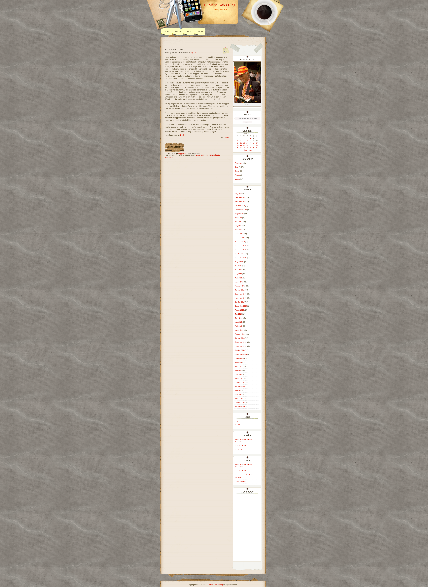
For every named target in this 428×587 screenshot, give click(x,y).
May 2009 (238, 370)
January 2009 (240, 386)
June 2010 (238, 318)
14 (247, 143)
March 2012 (239, 234)
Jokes (237, 171)
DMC (182, 135)
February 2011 (240, 286)
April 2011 (238, 278)
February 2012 (240, 238)
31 (257, 148)
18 (238, 145)
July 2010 (238, 314)
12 (241, 143)
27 (244, 148)
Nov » (250, 150)
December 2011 (240, 246)
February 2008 (240, 402)
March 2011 (239, 282)
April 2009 (238, 374)
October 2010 (240, 302)
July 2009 (238, 362)
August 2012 (239, 214)
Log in (237, 421)
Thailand (226, 137)
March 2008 (239, 398)
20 (244, 145)
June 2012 (238, 222)
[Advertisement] (247, 527)
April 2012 (238, 230)
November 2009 (240, 346)
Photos (237, 175)
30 (253, 148)
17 (257, 143)
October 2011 (240, 254)
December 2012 (240, 198)
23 (253, 145)
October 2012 (240, 206)
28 (247, 148)
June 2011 (238, 270)
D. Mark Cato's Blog (219, 5)
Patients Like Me (241, 446)
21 (247, 145)
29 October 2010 (174, 49)
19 (241, 145)
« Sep (245, 150)
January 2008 (240, 406)
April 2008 (238, 394)
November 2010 (240, 298)
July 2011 (238, 266)
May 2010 (238, 322)
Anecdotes (238, 163)
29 (250, 148)
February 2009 (240, 382)
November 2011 (240, 250)
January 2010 (240, 338)
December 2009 (240, 342)
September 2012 (241, 210)
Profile (200, 32)
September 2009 (241, 354)
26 (241, 148)
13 (244, 143)
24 (257, 145)
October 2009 (240, 350)
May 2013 (238, 194)
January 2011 (240, 290)
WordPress (239, 425)
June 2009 (238, 366)
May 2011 (238, 274)
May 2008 (238, 390)
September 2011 (241, 258)
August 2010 (239, 310)
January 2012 (240, 242)
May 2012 (238, 226)
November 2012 (240, 202)
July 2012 (238, 218)
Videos (237, 179)
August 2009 (239, 358)
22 (250, 145)
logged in (182, 154)
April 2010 (238, 326)
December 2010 (240, 294)
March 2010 (239, 330)
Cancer (178, 32)
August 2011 (239, 262)
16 (253, 143)
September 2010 (241, 306)
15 (250, 143)
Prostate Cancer (240, 450)
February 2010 (240, 334)
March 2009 (239, 378)
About (167, 32)
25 (238, 148)
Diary (188, 32)
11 (237, 143)
